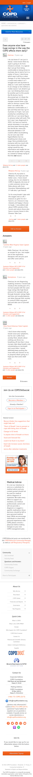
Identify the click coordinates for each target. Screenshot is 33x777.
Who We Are (16, 591)
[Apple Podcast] (14, 727)
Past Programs (17, 609)
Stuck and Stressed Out (12, 438)
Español (16, 648)
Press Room (16, 595)
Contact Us (16, 636)
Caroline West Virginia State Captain (16, 245)
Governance (16, 605)
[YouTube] (24, 723)
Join (24, 3)
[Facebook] (8, 723)
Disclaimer (20, 765)
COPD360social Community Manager (18, 540)
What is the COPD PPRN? (16, 624)
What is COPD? (16, 620)
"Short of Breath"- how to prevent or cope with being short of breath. (16, 427)
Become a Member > (16, 400)
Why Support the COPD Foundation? (16, 630)
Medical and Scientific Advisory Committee (16, 641)
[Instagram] (20, 723)
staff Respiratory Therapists (20, 542)
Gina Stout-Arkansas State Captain (15, 326)
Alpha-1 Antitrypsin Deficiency (16, 645)
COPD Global (16, 598)
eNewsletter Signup (16, 753)
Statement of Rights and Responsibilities (16, 769)
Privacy (28, 765)
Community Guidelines (16, 767)
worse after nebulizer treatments (15, 449)
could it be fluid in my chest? (14, 441)
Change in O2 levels (11, 431)
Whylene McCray (8, 165)
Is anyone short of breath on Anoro (16, 435)
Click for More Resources (14, 32)
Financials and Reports (16, 602)
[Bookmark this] (25, 38)
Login (29, 3)
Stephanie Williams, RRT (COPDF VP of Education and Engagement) (14, 267)
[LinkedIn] (16, 723)
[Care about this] (22, 38)
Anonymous (12, 277)
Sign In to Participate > (16, 408)
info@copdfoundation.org (16, 717)
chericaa (11, 55)
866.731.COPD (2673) (19, 707)
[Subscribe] (28, 38)
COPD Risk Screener (16, 633)
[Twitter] (12, 723)
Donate (26, 8)
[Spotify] (18, 727)
